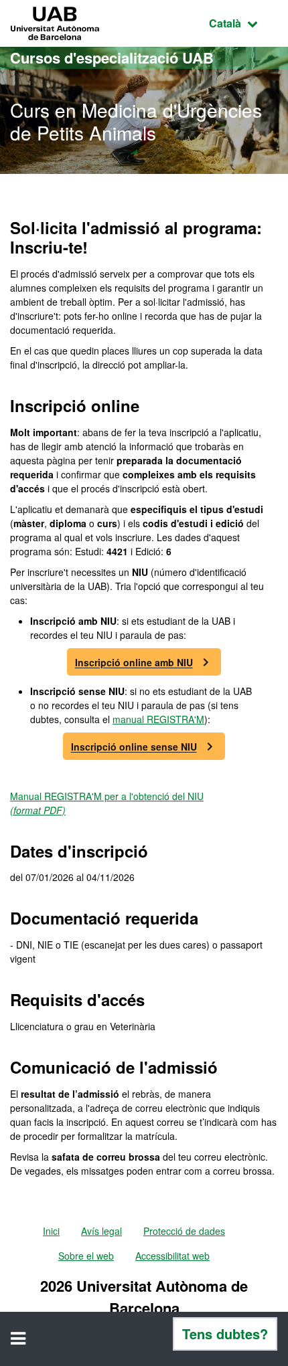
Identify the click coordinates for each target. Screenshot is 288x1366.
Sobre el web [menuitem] (86, 1255)
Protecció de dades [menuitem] (184, 1231)
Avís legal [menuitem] (101, 1231)
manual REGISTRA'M (158, 719)
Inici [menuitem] (51, 1231)
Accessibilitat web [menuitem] (172, 1255)
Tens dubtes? (225, 1333)
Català (243, 23)
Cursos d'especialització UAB (112, 57)
